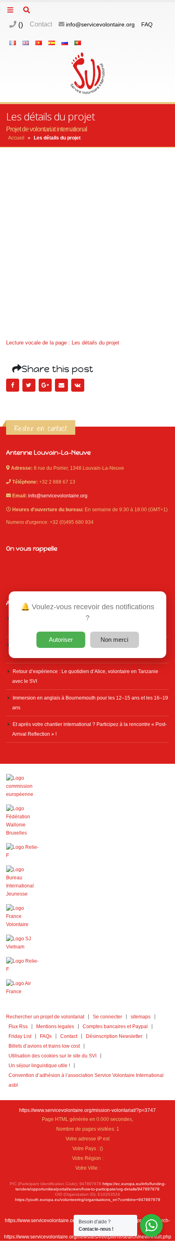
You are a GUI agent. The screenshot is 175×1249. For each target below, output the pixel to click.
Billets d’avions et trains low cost (44, 1045)
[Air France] (87, 987)
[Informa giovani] (87, 965)
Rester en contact (40, 428)
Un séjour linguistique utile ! (39, 1065)
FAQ (147, 24)
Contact (41, 24)
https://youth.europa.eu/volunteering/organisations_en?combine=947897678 (87, 1199)
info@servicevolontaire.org (100, 24)
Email (61, 385)
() (19, 24)
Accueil (16, 138)
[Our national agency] (87, 881)
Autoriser (61, 639)
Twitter (28, 385)
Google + (45, 385)
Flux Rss (18, 1026)
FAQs (46, 1036)
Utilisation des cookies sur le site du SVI (52, 1055)
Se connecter (107, 1016)
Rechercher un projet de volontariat (45, 1016)
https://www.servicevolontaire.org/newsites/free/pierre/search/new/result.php (87, 1236)
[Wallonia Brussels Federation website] (87, 820)
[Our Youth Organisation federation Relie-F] (87, 851)
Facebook (12, 385)
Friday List (20, 1036)
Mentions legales (55, 1026)
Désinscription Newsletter (114, 1036)
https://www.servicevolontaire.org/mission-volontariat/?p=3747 (87, 1110)
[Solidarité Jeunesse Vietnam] (87, 943)
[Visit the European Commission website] (87, 786)
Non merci (114, 639)
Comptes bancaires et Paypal (115, 1026)
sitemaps (141, 1016)
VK (77, 385)
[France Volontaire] (87, 916)
